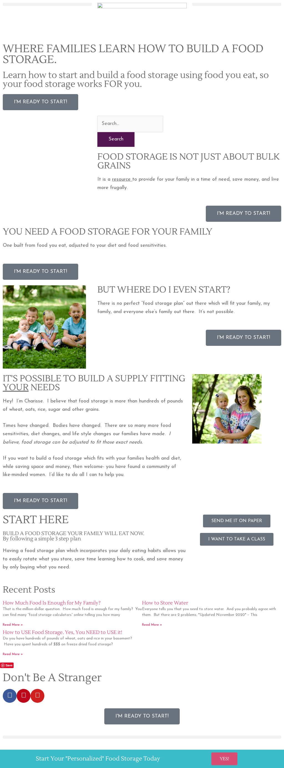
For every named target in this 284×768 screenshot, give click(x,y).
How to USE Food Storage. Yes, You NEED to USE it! (62, 632)
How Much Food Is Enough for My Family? (52, 603)
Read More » (13, 624)
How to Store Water (165, 603)
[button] (47, 4)
